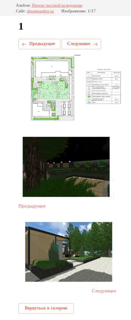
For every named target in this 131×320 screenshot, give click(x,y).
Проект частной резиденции (57, 5)
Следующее (78, 43)
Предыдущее (42, 43)
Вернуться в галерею (46, 308)
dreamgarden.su (40, 11)
